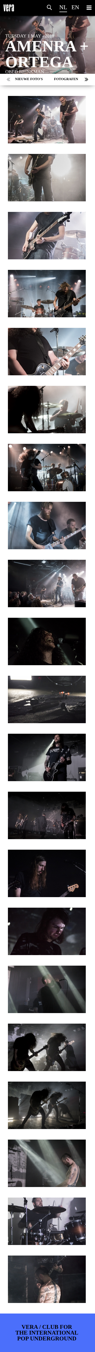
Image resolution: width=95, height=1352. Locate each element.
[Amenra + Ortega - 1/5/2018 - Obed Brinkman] (47, 119)
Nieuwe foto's (29, 79)
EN (75, 7)
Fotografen (66, 79)
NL (63, 7)
